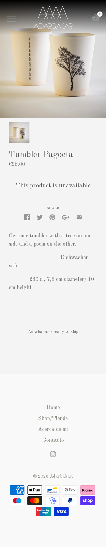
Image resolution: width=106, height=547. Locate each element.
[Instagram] (53, 453)
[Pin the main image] (52, 217)
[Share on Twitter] (40, 217)
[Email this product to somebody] (79, 217)
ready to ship (65, 332)
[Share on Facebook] (27, 217)
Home (53, 407)
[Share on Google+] (65, 217)
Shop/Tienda (53, 418)
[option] (19, 132)
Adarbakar (38, 332)
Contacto (53, 440)
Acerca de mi (53, 429)
